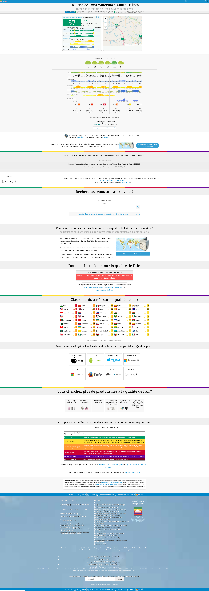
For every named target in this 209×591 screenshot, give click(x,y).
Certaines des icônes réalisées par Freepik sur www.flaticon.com (108, 530)
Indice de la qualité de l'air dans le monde (111, 482)
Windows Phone (113, 356)
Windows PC (131, 356)
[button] (116, 26)
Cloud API (131, 369)
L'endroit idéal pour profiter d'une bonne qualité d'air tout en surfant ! (111, 540)
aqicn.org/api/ (126, 182)
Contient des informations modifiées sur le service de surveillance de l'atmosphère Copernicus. (111, 526)
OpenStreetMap (132, 44)
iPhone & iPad (77, 356)
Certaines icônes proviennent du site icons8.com (109, 533)
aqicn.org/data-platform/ (104, 290)
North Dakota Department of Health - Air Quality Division (104, 563)
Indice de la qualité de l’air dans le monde (106, 484)
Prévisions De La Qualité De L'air (70, 527)
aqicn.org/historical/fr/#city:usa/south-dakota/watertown (103, 287)
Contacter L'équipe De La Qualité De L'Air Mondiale (75, 504)
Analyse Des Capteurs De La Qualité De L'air (73, 516)
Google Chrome (77, 370)
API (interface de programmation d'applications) (74, 532)
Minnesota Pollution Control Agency (104, 561)
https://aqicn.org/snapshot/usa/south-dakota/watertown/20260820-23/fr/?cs (104, 167)
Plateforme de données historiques (70, 533)
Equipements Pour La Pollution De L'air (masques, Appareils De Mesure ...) (75, 529)
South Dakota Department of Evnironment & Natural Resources (104, 558)
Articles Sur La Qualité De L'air (69, 513)
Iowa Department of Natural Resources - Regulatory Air (104, 564)
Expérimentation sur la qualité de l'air (71, 515)
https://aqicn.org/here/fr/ (104, 160)
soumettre (119, 579)
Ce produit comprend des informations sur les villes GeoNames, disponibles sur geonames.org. (110, 514)
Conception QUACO (101, 544)
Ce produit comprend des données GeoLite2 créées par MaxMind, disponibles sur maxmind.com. (111, 510)
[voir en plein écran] (98, 17)
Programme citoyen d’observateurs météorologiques (110, 521)
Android (95, 356)
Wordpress (113, 370)
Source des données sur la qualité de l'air (72, 524)
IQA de (72, 17)
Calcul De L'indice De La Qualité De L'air (72, 525)
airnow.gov (106, 137)
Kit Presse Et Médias (66, 506)
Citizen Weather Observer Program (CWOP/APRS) (104, 556)
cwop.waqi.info (99, 523)
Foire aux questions (68, 520)
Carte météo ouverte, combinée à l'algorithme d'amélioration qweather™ (108, 518)
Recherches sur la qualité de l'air (73, 509)
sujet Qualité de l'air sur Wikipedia (111, 464)
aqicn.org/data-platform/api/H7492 (112, 180)
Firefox (95, 370)
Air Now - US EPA (104, 559)
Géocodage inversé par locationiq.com (106, 535)
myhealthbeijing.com (132, 472)
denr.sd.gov (80, 137)
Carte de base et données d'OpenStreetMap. (107, 538)
